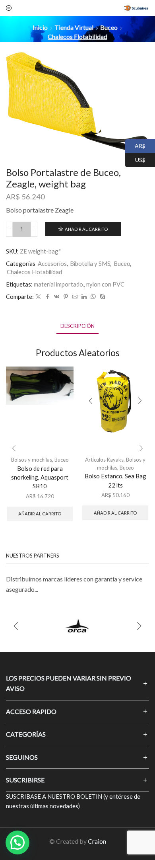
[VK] (56, 297)
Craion (97, 841)
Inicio (40, 27)
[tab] (77, 326)
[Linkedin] (84, 297)
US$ (135, 159)
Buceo (109, 27)
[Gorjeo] (38, 297)
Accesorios (52, 263)
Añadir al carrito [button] (39, 513)
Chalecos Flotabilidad (77, 36)
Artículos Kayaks (104, 459)
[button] (14, 448)
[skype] (101, 297)
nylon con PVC (105, 284)
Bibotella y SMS (90, 263)
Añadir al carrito (86, 229)
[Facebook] (47, 297)
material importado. (59, 284)
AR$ (135, 145)
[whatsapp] (93, 297)
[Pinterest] (65, 297)
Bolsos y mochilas (31, 459)
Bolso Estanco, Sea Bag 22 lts (115, 480)
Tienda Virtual (73, 27)
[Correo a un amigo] (74, 297)
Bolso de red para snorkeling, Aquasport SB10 (39, 477)
